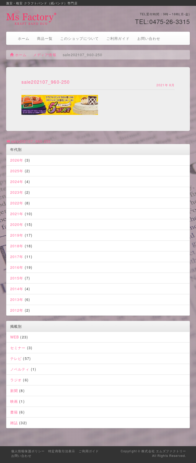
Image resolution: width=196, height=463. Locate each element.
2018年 (16, 245)
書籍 (14, 412)
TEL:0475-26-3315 (162, 21)
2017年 (16, 256)
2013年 (16, 299)
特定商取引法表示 (61, 451)
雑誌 (14, 422)
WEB (14, 336)
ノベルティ (20, 369)
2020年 (16, 224)
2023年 (16, 192)
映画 (14, 401)
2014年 (16, 288)
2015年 (16, 278)
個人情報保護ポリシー (28, 451)
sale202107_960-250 (30, 141)
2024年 (16, 181)
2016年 (16, 267)
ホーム (23, 38)
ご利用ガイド (118, 38)
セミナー (18, 347)
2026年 (16, 160)
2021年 (16, 213)
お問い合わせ (149, 38)
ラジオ (16, 379)
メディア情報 (44, 54)
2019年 (16, 235)
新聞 (14, 390)
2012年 (16, 310)
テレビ (16, 358)
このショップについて (79, 38)
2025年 (16, 170)
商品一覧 (44, 38)
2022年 (16, 202)
